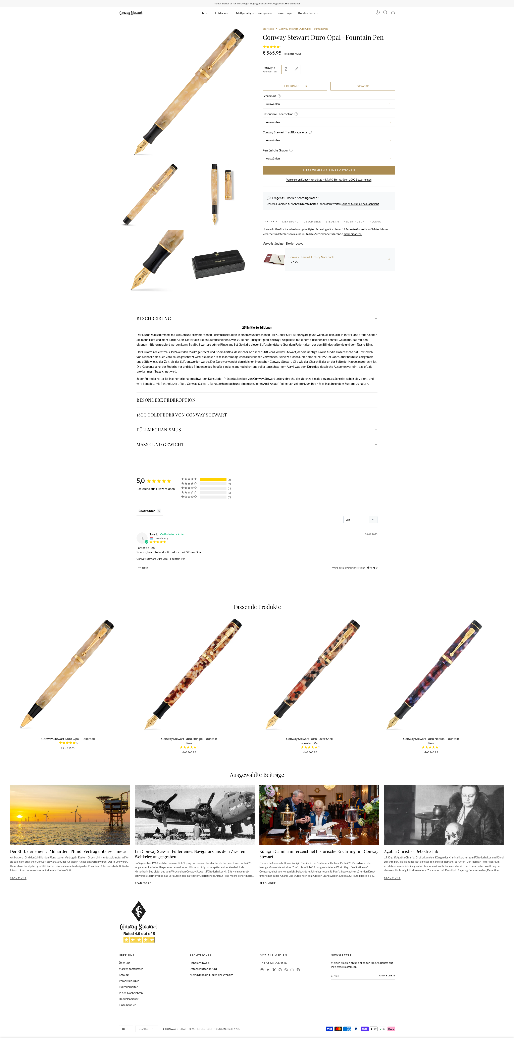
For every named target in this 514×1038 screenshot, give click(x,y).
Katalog (123, 974)
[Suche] (385, 13)
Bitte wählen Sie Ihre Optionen (329, 170)
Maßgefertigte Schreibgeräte (254, 13)
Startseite (268, 28)
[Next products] (503, 666)
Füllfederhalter (128, 986)
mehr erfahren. (353, 234)
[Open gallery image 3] (219, 195)
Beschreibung (154, 318)
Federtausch (354, 221)
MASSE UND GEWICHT (160, 444)
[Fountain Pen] (285, 69)
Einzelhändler (127, 1005)
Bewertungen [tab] (147, 510)
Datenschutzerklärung (203, 968)
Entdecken (221, 13)
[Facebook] (268, 970)
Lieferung (290, 221)
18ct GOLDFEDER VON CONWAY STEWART (182, 415)
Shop (204, 13)
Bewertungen (285, 13)
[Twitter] (274, 970)
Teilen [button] (144, 567)
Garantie (270, 221)
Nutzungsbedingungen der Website (211, 974)
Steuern (332, 221)
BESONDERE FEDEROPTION (166, 400)
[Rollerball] (296, 69)
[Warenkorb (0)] (393, 13)
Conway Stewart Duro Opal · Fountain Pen (161, 558)
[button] (369, 567)
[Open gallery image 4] (151, 262)
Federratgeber (295, 86)
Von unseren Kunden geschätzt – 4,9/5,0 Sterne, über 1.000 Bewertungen (328, 179)
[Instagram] (262, 970)
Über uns (124, 962)
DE (123, 1029)
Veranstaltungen (129, 980)
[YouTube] (292, 970)
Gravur (363, 86)
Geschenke (312, 221)
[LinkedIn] (298, 970)
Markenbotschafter (131, 968)
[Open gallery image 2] (151, 195)
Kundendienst (307, 13)
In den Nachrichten (131, 992)
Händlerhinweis (199, 962)
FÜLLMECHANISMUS (159, 430)
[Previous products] (11, 666)
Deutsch (144, 1029)
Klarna (375, 221)
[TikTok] (280, 970)
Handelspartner (129, 998)
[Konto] (377, 13)
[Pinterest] (286, 970)
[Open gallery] (185, 93)
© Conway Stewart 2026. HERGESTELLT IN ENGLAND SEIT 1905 (201, 1029)
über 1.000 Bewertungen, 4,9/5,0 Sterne (282, 3)
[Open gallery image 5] (219, 262)
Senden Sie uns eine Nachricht (360, 203)
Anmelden (387, 975)
